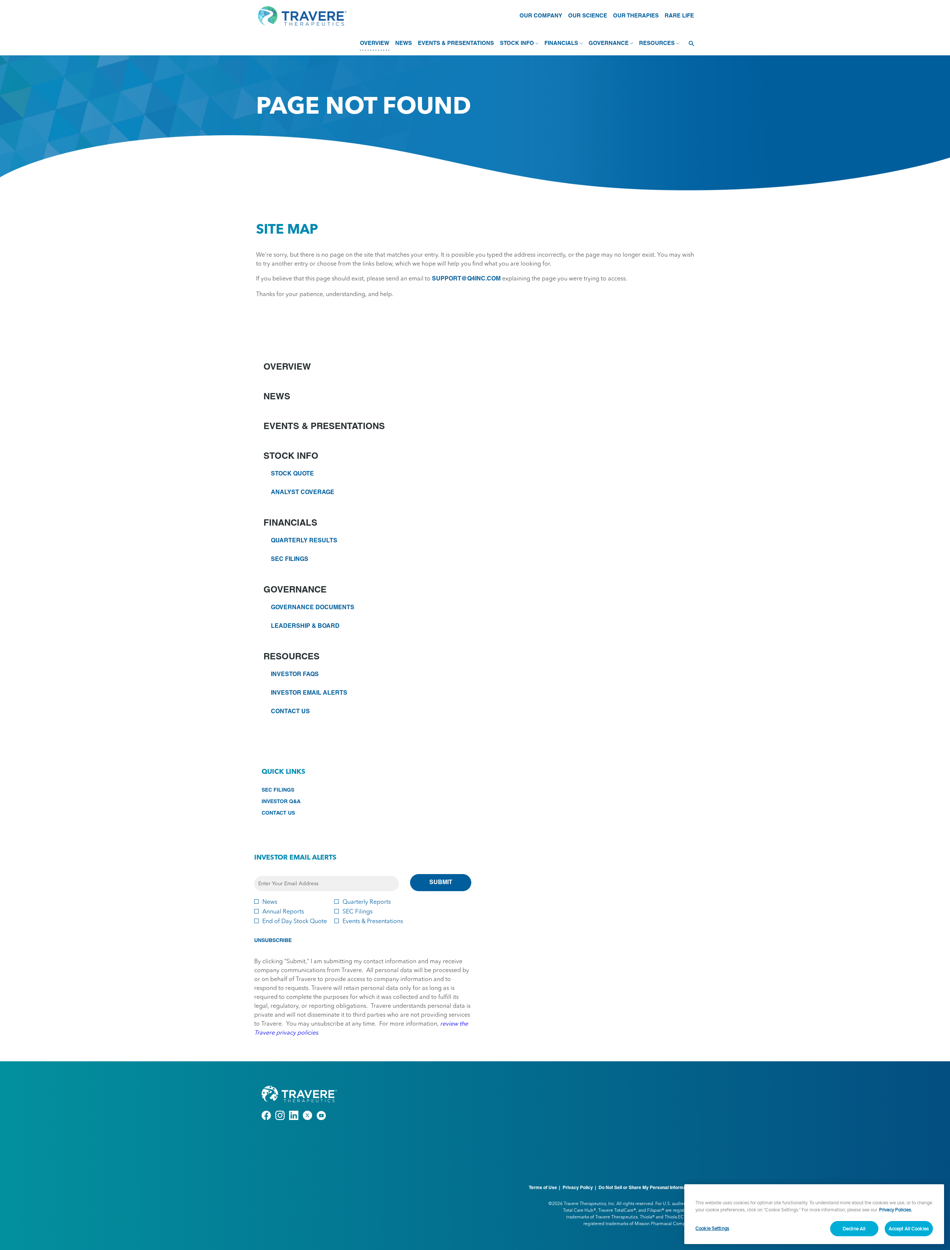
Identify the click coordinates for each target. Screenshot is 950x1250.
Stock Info (290, 456)
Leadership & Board (305, 626)
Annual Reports (283, 911)
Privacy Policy (578, 1188)
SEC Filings (289, 559)
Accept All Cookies (909, 1228)
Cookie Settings (712, 1228)
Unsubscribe (273, 940)
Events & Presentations (324, 427)
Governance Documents (312, 607)
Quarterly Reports (367, 902)
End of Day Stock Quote (294, 921)
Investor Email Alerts (309, 693)
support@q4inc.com (466, 279)
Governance (295, 590)
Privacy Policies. (895, 1210)
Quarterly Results (304, 540)
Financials (290, 523)
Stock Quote (292, 474)
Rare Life (679, 16)
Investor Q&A (292, 802)
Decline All (854, 1228)
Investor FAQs (295, 674)
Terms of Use (543, 1188)
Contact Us (290, 711)
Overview (287, 367)
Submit (440, 882)
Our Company (541, 16)
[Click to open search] (689, 43)
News (276, 397)
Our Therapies (636, 16)
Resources (291, 657)
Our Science (587, 16)
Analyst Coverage (302, 492)
